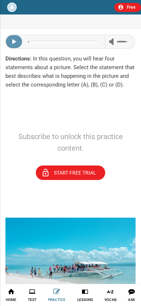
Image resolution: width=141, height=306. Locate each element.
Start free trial (68, 172)
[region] (70, 120)
